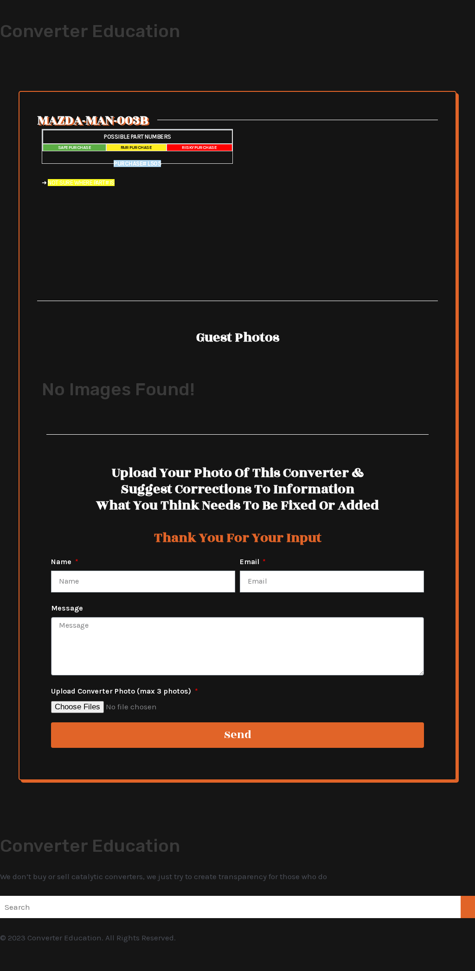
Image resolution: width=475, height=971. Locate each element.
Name (62, 561)
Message (67, 608)
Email (250, 561)
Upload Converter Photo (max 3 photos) (122, 691)
